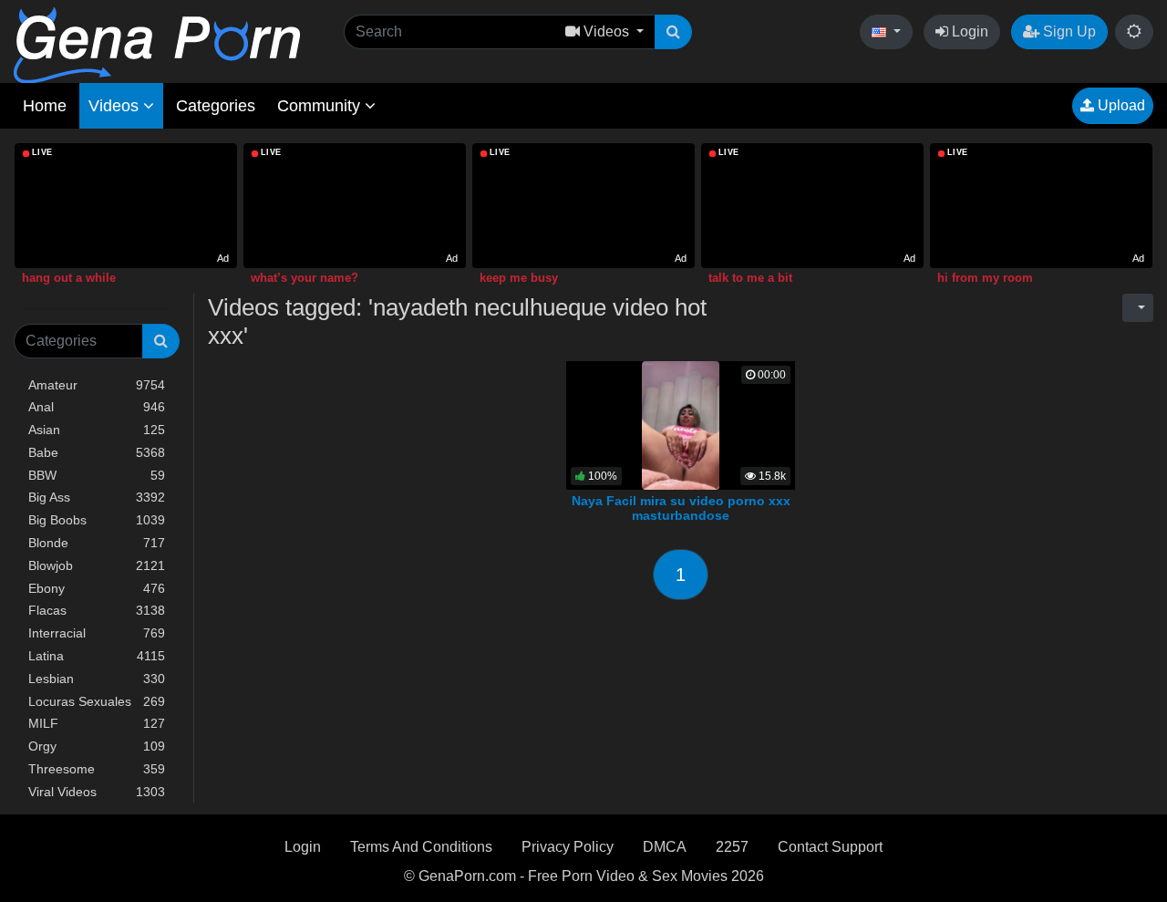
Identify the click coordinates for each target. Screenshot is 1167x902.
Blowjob (96, 565)
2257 (732, 847)
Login (968, 31)
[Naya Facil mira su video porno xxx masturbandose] (680, 423)
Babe (96, 452)
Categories (215, 106)
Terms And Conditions (421, 847)
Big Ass (96, 497)
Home (45, 106)
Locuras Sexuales (96, 701)
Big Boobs (96, 520)
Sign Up (1067, 31)
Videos (115, 106)
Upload (1119, 105)
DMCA (665, 847)
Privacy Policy (568, 847)
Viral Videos (96, 791)
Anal (96, 406)
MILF (96, 723)
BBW (96, 475)
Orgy (96, 746)
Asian (96, 429)
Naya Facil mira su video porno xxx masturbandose (681, 508)
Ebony (96, 588)
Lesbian (96, 678)
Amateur (96, 385)
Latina (96, 655)
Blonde (96, 542)
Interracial (96, 633)
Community (321, 106)
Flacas (96, 610)
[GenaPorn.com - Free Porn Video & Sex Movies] (157, 44)
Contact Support (830, 847)
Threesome (96, 769)
